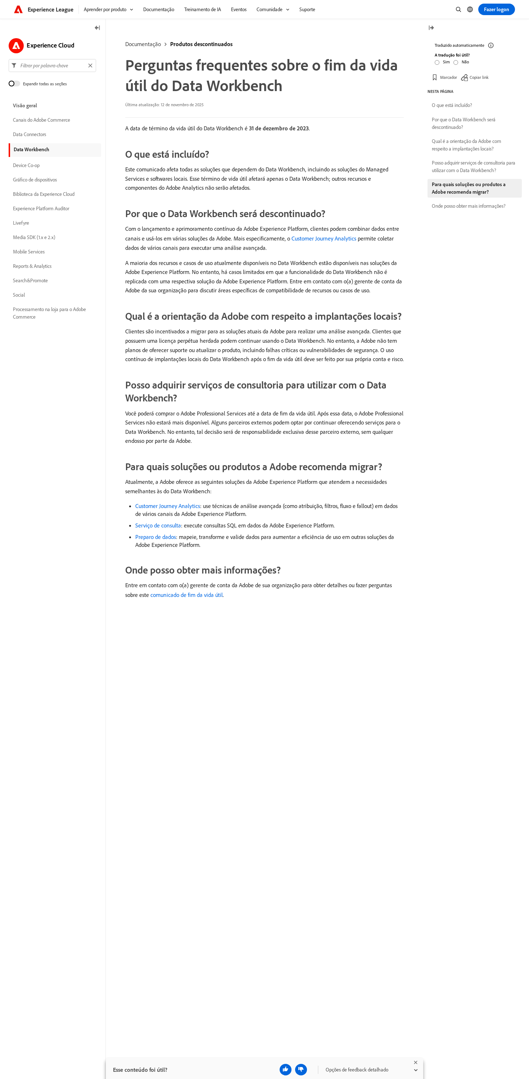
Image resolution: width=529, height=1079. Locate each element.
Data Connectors (29, 134)
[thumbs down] (301, 1069)
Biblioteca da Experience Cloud (43, 194)
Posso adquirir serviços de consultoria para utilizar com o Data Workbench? (473, 166)
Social (19, 295)
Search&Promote (30, 281)
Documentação (143, 44)
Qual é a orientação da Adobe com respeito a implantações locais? (466, 145)
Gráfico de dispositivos (35, 180)
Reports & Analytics (32, 266)
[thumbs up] (285, 1069)
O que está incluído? (452, 105)
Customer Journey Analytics (323, 238)
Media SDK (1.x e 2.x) (34, 237)
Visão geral (25, 106)
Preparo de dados (155, 536)
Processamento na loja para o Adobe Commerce (49, 313)
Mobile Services (29, 252)
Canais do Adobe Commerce (41, 120)
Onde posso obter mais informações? (469, 206)
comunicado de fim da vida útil (186, 594)
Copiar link (479, 77)
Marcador (448, 77)
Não (465, 61)
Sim (446, 61)
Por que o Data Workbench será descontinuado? (464, 123)
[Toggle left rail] (97, 28)
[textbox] (52, 65)
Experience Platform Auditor (41, 209)
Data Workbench (31, 149)
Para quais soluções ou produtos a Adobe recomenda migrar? (469, 188)
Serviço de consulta (158, 525)
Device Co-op (26, 165)
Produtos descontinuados (201, 44)
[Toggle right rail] (431, 28)
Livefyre (21, 223)
